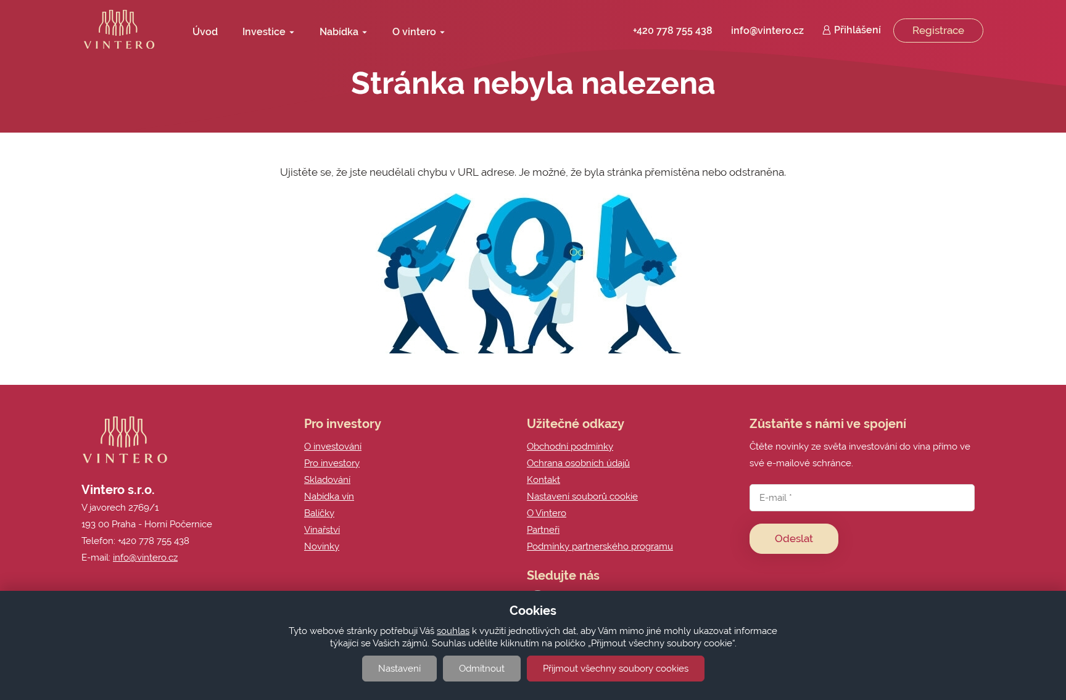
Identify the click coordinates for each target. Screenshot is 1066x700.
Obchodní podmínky (570, 446)
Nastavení (399, 668)
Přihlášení (857, 30)
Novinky (321, 546)
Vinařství (322, 529)
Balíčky (319, 513)
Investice (264, 35)
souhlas (453, 630)
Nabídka (339, 35)
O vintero (414, 35)
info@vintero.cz (767, 30)
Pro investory (332, 463)
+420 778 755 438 (673, 30)
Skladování (327, 479)
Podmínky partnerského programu (600, 546)
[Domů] (119, 29)
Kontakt (543, 479)
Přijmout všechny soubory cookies (615, 668)
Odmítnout (482, 668)
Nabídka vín (329, 496)
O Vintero (546, 513)
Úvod (205, 32)
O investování (333, 446)
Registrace (938, 30)
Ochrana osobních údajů (578, 463)
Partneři (543, 529)
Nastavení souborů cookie (582, 496)
